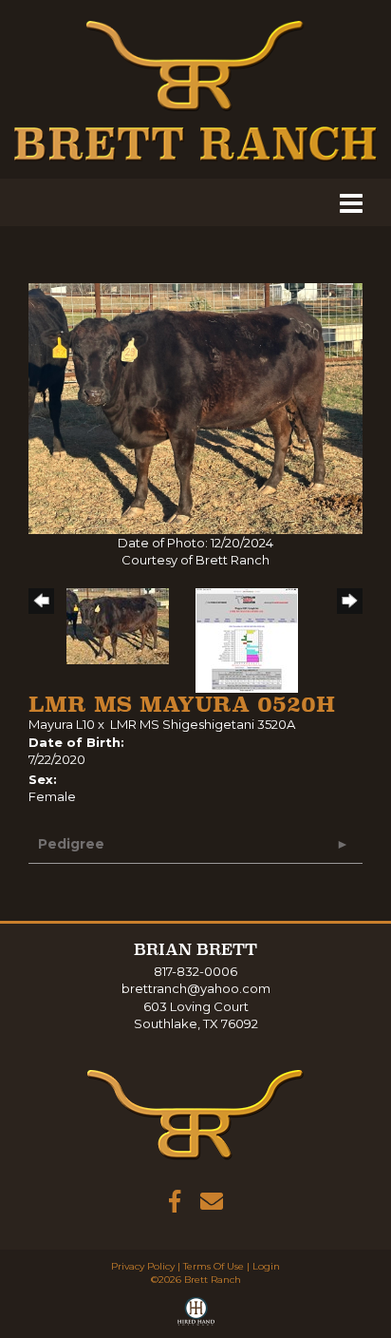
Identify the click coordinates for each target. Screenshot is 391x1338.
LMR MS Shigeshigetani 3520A (202, 724)
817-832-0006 (195, 971)
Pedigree (71, 843)
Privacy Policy (143, 1266)
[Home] (195, 1113)
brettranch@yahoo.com (195, 988)
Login (266, 1266)
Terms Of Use (213, 1266)
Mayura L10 (61, 724)
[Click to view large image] (195, 406)
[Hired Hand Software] (195, 1315)
